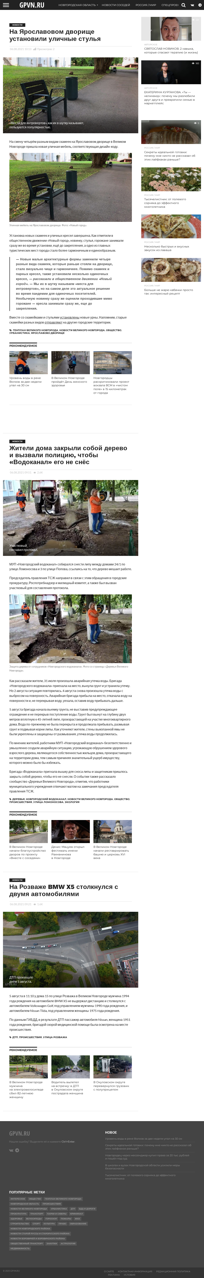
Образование (78, 1223)
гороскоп (51, 1218)
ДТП (15, 1037)
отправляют (53, 322)
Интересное (18, 1199)
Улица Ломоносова (48, 802)
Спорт (36, 1223)
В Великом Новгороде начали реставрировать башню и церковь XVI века (111, 852)
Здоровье (16, 1218)
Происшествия (20, 802)
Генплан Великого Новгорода (35, 330)
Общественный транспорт (27, 1243)
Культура (49, 1223)
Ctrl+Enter (68, 1141)
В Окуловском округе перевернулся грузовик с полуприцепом (111, 1085)
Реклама (114, 1274)
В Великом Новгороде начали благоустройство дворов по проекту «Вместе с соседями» (27, 852)
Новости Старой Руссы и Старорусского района (40, 1233)
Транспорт (36, 1213)
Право (62, 1223)
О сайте (109, 1271)
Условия (129, 1274)
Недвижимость (20, 1248)
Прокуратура (18, 1213)
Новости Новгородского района (30, 1228)
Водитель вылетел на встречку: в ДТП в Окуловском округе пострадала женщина (67, 1087)
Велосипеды (34, 1218)
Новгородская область (77, 5)
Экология (72, 802)
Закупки (52, 1243)
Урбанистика (19, 332)
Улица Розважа (55, 1037)
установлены (69, 317)
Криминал (76, 1213)
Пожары (66, 1218)
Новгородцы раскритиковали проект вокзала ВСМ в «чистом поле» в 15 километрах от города (111, 385)
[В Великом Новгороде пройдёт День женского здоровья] (70, 373)
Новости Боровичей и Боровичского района (38, 1238)
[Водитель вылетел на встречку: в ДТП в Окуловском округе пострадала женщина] (70, 1077)
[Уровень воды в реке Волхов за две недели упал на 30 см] (28, 373)
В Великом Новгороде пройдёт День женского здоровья (69, 381)
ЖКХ (77, 1218)
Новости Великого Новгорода (82, 330)
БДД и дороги (87, 1208)
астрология (68, 1243)
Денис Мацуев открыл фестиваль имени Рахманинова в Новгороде (67, 852)
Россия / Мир (146, 5)
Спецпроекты (172, 5)
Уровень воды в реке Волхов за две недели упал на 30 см (25, 381)
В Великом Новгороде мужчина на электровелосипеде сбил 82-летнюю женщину (26, 1089)
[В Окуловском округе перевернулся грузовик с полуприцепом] (112, 1077)
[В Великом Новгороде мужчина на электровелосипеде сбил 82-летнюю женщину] (28, 1077)
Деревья (18, 799)
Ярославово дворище (48, 332)
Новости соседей (116, 5)
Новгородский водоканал (46, 799)
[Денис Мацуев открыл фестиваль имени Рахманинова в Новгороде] (70, 842)
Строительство (20, 1223)
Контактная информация (135, 1271)
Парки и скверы (56, 1213)
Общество (113, 330)
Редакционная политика (173, 1271)
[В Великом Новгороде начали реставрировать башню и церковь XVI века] (112, 842)
